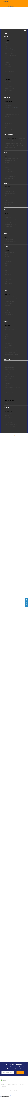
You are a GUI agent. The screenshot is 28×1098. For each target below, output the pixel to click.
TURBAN (7, 40)
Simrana (7, 128)
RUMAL (7, 272)
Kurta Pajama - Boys (10, 224)
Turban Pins (8, 69)
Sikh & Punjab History (10, 352)
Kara (6, 110)
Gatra (6, 125)
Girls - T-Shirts (9, 93)
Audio (6, 327)
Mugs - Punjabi (9, 308)
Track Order (11, 6)
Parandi (7, 196)
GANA (6, 266)
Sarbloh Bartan (9, 121)
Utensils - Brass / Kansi (11, 424)
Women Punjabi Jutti (10, 241)
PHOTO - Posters (9, 296)
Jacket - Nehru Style (10, 174)
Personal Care (9, 413)
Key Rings (7, 312)
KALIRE (6, 254)
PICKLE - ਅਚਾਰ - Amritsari (11, 381)
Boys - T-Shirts (9, 91)
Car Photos (8, 305)
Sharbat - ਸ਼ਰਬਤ (9, 385)
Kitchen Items (9, 422)
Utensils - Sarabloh (10, 427)
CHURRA (7, 257)
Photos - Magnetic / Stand (12, 299)
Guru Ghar (8, 143)
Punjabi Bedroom (9, 418)
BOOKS (7, 325)
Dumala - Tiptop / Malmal (12, 51)
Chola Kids (8, 222)
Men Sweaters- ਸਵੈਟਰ (10, 176)
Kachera (7, 119)
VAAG (6, 263)
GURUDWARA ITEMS (11, 138)
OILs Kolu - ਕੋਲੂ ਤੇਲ (9, 376)
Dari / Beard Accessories (11, 158)
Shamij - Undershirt (10, 205)
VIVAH (7, 250)
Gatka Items (8, 123)
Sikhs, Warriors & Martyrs (11, 354)
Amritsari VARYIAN (9, 367)
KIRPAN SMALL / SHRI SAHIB (11, 107)
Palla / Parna (8, 268)
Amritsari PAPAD (9, 365)
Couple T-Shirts (9, 84)
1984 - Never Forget (10, 329)
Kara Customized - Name (12, 114)
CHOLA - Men (8, 162)
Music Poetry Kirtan (10, 348)
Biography (7, 336)
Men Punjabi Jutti (9, 239)
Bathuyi (7, 167)
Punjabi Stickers (9, 314)
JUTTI (7, 237)
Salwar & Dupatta (9, 191)
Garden (7, 429)
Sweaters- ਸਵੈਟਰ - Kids (11, 220)
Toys (6, 229)
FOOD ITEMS (9, 363)
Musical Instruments (16, 143)
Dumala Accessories (10, 55)
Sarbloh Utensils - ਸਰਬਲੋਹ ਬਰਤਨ (13, 387)
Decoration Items (9, 317)
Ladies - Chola (9, 189)
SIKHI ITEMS (8, 101)
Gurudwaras (8, 345)
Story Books (8, 217)
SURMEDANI (8, 275)
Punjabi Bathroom (10, 420)
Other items (8, 147)
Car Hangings (8, 303)
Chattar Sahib (17, 141)
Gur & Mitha (8, 378)
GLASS (6, 277)
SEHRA (6, 259)
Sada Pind (8, 411)
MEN (6, 156)
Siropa (13, 147)
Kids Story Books (9, 332)
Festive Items (9, 400)
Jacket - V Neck (9, 172)
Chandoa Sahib (9, 141)
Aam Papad (8, 372)
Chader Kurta (8, 169)
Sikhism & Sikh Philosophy (11, 350)
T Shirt (7, 79)
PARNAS (7, 57)
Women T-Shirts (9, 88)
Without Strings (9, 49)
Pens (6, 310)
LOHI (6, 165)
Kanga (7, 116)
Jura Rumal (8, 66)
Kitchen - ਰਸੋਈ (9, 392)
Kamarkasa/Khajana (10, 130)
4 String (7, 47)
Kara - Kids (8, 112)
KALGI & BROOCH (9, 261)
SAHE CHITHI (8, 279)
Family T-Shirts (9, 82)
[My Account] (20, 1)
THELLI (6, 281)
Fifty (6, 60)
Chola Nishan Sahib (18, 145)
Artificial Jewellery (10, 193)
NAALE (6, 200)
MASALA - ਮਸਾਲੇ (9, 374)
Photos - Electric (9, 301)
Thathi (7, 62)
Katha (6, 334)
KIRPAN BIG (8, 105)
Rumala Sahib (21, 138)
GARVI (6, 270)
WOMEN (7, 187)
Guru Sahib (8, 341)
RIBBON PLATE (8, 284)
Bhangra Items (9, 178)
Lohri (6, 402)
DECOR (7, 294)
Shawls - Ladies (9, 202)
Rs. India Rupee (8, 1)
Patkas (7, 45)
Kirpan (7, 103)
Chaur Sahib (24, 141)
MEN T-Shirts (8, 86)
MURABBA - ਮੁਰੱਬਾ (9, 383)
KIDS (6, 213)
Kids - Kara (8, 215)
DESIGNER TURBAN (9, 71)
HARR (6, 286)
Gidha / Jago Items (10, 252)
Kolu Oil (7, 415)
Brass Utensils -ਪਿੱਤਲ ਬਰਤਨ (12, 390)
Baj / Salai (7, 64)
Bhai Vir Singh (8, 343)
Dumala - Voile (9, 53)
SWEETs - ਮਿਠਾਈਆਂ (9, 369)
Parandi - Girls (9, 226)
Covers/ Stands (9, 145)
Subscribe (20, 1073)
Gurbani (7, 339)
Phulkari (7, 198)
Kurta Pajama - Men (10, 160)
